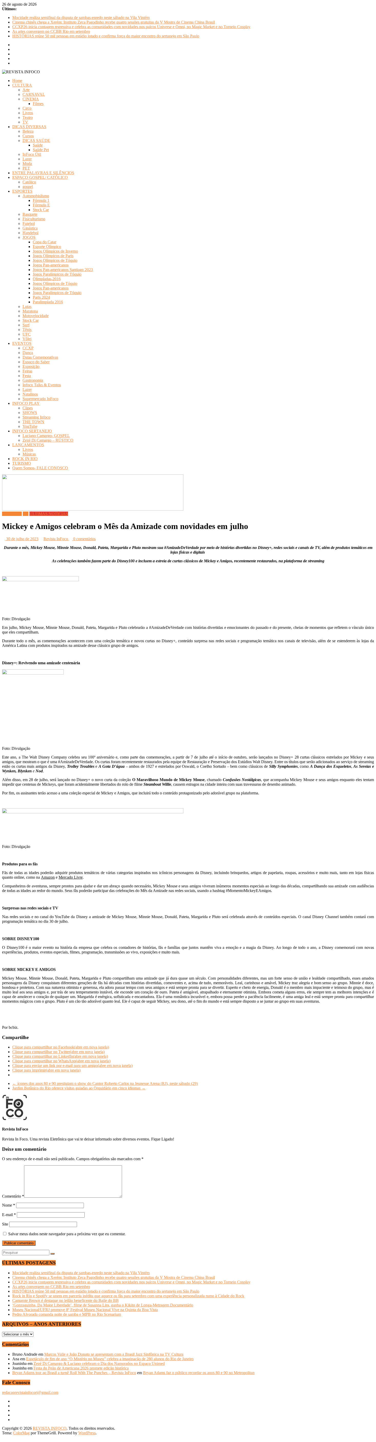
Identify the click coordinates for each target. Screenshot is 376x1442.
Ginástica (30, 228)
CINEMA (31, 99)
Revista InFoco (56, 539)
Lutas (27, 306)
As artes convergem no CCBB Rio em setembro (51, 31)
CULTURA (22, 85)
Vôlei (27, 339)
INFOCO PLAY (26, 403)
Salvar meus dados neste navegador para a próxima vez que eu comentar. (67, 1234)
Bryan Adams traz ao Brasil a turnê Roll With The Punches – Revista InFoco (74, 1373)
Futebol (29, 223)
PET (26, 168)
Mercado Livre (71, 877)
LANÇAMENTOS (28, 445)
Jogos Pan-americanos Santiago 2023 (63, 269)
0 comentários (84, 539)
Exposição (31, 366)
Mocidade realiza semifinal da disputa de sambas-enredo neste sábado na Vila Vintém (81, 17)
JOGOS (29, 237)
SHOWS (30, 412)
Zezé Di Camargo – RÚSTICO (48, 440)
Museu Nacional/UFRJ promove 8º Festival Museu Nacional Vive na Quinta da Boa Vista (85, 1310)
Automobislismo (36, 196)
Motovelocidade (36, 316)
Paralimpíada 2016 (48, 302)
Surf (26, 325)
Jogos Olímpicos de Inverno (55, 251)
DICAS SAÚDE (36, 140)
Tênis (27, 329)
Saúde (38, 145)
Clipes (28, 408)
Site (5, 1224)
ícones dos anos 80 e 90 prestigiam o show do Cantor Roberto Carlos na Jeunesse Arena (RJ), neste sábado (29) (105, 1083)
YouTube (30, 426)
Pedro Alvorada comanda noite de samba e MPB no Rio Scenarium (66, 1314)
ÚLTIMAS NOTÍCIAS (48, 514)
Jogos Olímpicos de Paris (53, 256)
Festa (27, 376)
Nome (8, 1205)
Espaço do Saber (36, 362)
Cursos (28, 136)
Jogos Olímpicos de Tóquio (55, 260)
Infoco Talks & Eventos (42, 385)
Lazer (27, 159)
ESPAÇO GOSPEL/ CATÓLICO (40, 177)
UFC (27, 334)
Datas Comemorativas (40, 357)
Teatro (28, 117)
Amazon (48, 877)
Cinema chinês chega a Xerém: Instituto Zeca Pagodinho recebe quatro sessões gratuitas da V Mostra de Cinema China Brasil (113, 22)
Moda (27, 163)
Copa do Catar (44, 242)
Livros (28, 113)
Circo (27, 108)
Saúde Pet (41, 150)
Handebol (30, 233)
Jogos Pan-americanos (51, 265)
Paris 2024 (41, 297)
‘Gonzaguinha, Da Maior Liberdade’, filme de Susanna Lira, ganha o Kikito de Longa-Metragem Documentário (102, 1305)
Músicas (29, 454)
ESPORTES (22, 191)
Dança (28, 352)
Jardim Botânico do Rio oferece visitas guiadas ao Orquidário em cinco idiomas (79, 1088)
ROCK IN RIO (25, 459)
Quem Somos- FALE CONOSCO (40, 468)
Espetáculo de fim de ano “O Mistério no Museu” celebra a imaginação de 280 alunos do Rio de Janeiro (110, 1359)
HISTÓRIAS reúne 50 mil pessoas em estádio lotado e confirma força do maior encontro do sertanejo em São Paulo (105, 36)
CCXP (28, 348)
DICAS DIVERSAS (29, 127)
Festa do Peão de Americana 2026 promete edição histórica (81, 1368)
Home (17, 80)
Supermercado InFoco (40, 399)
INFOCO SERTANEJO (32, 431)
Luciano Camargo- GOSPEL (46, 435)
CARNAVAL (34, 94)
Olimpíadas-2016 (47, 279)
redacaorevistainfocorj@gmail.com (30, 1392)
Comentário (13, 1196)
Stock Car (41, 210)
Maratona (30, 311)
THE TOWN (33, 422)
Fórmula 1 (41, 200)
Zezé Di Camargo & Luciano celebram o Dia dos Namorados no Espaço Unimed (99, 1363)
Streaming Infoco (36, 417)
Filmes (38, 103)
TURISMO (21, 463)
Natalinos (30, 394)
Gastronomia (33, 380)
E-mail (9, 1214)
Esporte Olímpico (47, 246)
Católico (29, 182)
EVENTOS (21, 343)
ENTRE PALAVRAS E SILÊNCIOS (43, 173)
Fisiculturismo (34, 219)
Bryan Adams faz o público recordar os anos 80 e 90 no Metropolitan (199, 1373)
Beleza (28, 131)
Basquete (30, 214)
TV (25, 122)
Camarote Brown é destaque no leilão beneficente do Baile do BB (65, 1300)
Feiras (27, 371)
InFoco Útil (32, 154)
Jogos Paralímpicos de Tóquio (57, 274)
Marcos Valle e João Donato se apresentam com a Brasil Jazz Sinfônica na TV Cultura (113, 1354)
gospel (28, 186)
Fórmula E (41, 205)
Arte (26, 90)
